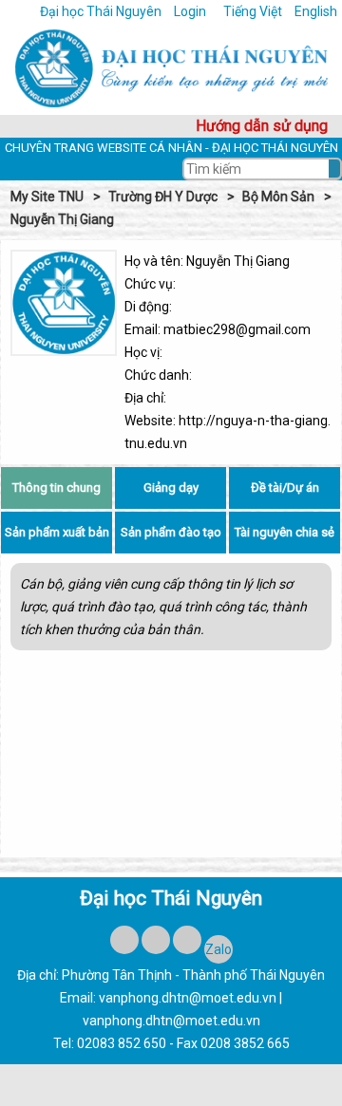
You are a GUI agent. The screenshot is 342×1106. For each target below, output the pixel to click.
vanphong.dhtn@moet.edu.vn (187, 997)
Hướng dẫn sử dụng (262, 126)
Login (190, 11)
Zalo (218, 949)
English (315, 11)
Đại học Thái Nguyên (101, 11)
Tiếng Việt (254, 11)
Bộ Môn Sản (278, 196)
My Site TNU (47, 196)
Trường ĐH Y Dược (163, 196)
